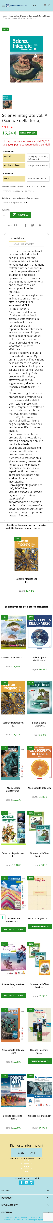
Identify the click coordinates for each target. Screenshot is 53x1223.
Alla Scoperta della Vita (39, 788)
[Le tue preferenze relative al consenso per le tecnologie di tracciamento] (2, 917)
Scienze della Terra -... (12, 657)
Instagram (31, 1182)
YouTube (26, 1182)
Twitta (32, 225)
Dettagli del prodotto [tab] (23, 244)
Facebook (21, 1182)
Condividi (25, 225)
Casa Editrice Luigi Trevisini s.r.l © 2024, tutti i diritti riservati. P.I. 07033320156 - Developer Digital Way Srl (26, 1218)
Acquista (20, 214)
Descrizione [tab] (17, 238)
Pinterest (40, 225)
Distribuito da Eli (13, 929)
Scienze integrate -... (38, 918)
